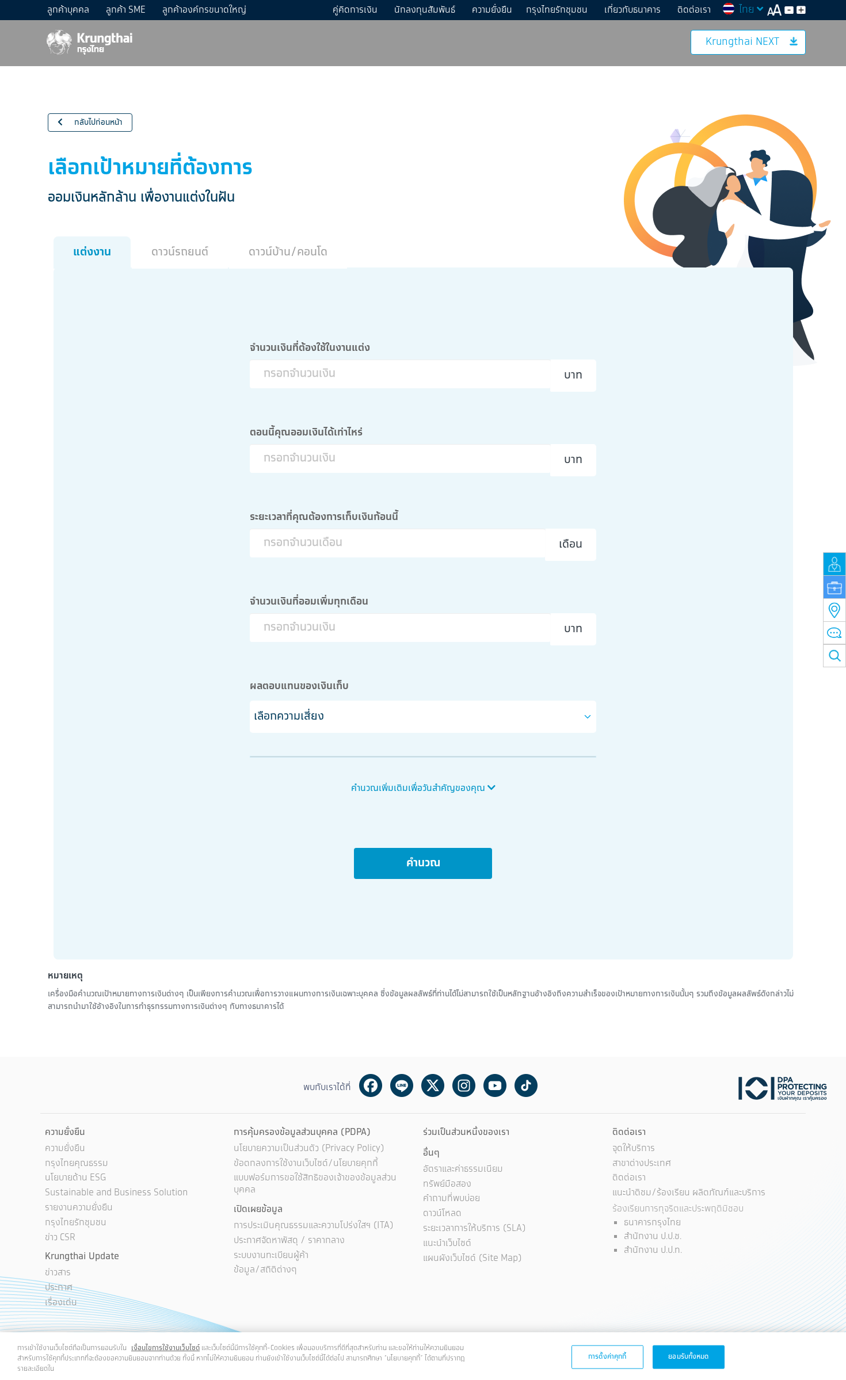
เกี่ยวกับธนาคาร (632, 10)
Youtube (494, 1085)
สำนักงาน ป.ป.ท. (653, 1250)
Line (401, 1085)
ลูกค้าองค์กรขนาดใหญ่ (204, 10)
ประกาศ (59, 1288)
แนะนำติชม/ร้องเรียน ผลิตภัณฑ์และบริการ (688, 1193)
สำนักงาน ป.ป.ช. (652, 1236)
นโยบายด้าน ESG (75, 1178)
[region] (423, 1356)
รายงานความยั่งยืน (79, 1208)
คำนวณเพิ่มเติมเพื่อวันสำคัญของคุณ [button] (419, 788)
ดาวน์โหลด (442, 1214)
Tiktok (526, 1085)
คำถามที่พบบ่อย (451, 1199)
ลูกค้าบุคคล (68, 10)
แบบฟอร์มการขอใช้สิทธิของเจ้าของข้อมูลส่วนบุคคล (315, 1184)
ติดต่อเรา (694, 10)
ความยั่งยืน (492, 10)
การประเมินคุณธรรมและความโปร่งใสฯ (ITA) (314, 1226)
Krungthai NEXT (742, 42)
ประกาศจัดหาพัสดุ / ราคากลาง (289, 1241)
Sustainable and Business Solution (116, 1193)
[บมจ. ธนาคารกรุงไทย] (88, 41)
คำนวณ (423, 863)
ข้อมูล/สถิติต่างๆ (265, 1270)
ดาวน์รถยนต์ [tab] (179, 252)
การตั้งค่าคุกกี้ (607, 1356)
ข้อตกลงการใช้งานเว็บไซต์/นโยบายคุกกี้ (306, 1164)
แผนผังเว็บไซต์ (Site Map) (472, 1259)
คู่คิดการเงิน (355, 10)
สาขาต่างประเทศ (641, 1164)
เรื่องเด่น (61, 1303)
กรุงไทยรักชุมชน (557, 10)
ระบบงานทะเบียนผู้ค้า (271, 1256)
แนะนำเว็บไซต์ (447, 1244)
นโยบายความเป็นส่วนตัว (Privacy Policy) (309, 1149)
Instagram (463, 1085)
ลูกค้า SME (126, 10)
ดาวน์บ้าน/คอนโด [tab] (288, 252)
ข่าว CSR (60, 1238)
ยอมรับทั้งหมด (688, 1356)
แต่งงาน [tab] (92, 252)
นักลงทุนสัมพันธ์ (424, 10)
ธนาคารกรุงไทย (652, 1222)
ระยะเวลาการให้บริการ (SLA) (474, 1229)
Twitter (432, 1085)
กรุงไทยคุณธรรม (76, 1164)
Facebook (370, 1085)
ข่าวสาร (58, 1273)
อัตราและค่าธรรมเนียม (463, 1170)
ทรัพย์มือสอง (447, 1185)
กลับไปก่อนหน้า (97, 122)
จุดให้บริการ (633, 1149)
